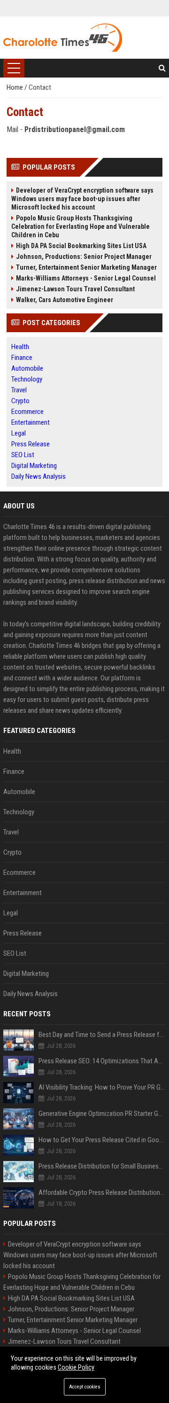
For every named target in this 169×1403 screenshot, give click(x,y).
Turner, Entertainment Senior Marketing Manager (86, 267)
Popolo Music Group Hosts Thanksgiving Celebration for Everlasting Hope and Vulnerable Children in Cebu (80, 226)
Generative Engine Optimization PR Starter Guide (102, 1113)
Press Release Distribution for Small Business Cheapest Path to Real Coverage (102, 1166)
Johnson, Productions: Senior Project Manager (84, 256)
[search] (162, 68)
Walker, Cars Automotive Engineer (64, 300)
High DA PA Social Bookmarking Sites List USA (81, 245)
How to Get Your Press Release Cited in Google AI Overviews (102, 1140)
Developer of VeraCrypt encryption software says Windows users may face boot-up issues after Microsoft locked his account (82, 199)
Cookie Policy (76, 1367)
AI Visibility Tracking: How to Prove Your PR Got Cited (102, 1087)
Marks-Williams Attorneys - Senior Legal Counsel (86, 278)
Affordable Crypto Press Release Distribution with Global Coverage (102, 1192)
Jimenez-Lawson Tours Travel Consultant (75, 289)
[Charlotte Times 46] (62, 37)
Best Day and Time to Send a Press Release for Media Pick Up (102, 1034)
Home (15, 87)
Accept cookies (84, 1387)
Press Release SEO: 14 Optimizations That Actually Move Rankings (102, 1061)
